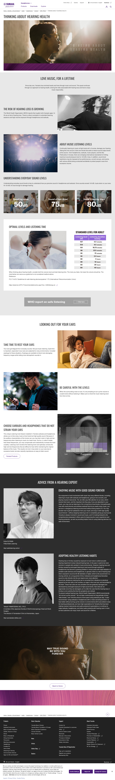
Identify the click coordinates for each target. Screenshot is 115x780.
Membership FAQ (63, 755)
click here (11, 775)
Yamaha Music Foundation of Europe (41, 727)
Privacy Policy (12, 778)
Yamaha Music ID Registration (67, 747)
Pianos (5, 725)
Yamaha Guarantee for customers (68, 727)
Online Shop (66, 2)
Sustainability (90, 742)
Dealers (76, 2)
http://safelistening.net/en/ (12, 548)
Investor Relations (91, 740)
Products (24, 6)
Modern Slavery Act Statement (95, 744)
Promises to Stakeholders (93, 736)
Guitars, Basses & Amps (10, 731)
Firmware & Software (64, 738)
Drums (5, 734)
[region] (57, 771)
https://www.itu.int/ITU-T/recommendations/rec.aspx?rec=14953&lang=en (32, 285)
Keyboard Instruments (9, 727)
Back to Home (57, 686)
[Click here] (57, 301)
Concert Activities (36, 731)
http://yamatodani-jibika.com (12, 618)
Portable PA (7, 746)
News (32, 738)
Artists (33, 743)
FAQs (60, 729)
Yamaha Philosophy (92, 734)
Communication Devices (10, 752)
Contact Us (62, 725)
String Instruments (8, 738)
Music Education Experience (38, 729)
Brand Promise (91, 729)
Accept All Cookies (100, 771)
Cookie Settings (74, 771)
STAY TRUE (43, 11)
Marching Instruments (9, 742)
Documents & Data (64, 740)
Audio (23, 11)
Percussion (6, 740)
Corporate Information (92, 725)
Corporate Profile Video (93, 727)
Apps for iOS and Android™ (11, 755)
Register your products (65, 753)
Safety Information (64, 742)
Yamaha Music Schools (37, 725)
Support (82, 2)
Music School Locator (37, 734)
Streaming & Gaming (9, 750)
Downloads (33, 6)
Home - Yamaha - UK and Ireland (12, 11)
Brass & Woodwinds (9, 736)
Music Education (35, 721)
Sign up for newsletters (65, 751)
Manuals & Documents (65, 736)
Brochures (61, 734)
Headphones (25, 3)
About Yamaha (90, 721)
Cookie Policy (21, 778)
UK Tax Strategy (91, 746)
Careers (89, 731)
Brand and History (91, 738)
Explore (43, 6)
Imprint (5, 778)
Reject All (87, 771)
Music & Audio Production (10, 729)
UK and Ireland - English (96, 2)
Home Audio (7, 748)
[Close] (112, 771)
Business (106, 2)
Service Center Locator (65, 731)
